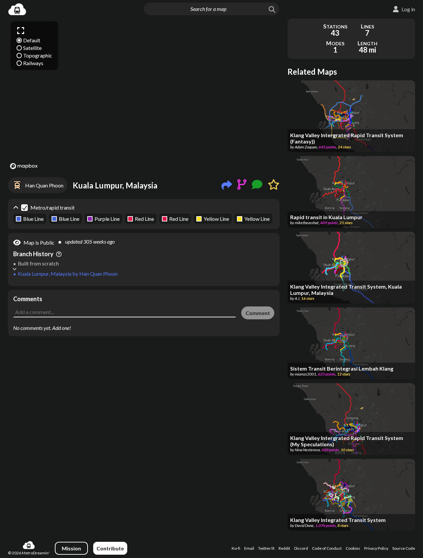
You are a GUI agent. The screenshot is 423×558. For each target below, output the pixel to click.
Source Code (403, 548)
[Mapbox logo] (23, 166)
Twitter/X (266, 548)
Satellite (32, 48)
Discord (301, 548)
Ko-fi (236, 548)
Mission (71, 548)
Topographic (37, 55)
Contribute (110, 548)
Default (31, 40)
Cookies (353, 548)
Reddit (284, 548)
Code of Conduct (327, 548)
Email (249, 548)
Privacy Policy (376, 548)
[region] (144, 95)
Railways (33, 63)
